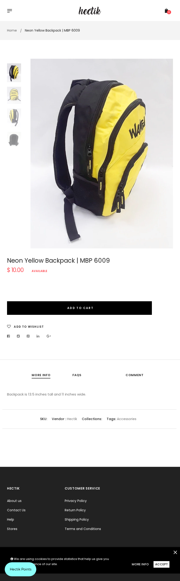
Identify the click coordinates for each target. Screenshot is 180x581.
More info (41, 375)
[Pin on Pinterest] (28, 336)
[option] (101, 153)
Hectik (72, 419)
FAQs (77, 375)
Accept (161, 564)
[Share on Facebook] (9, 336)
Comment (135, 375)
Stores (12, 529)
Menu (11, 11)
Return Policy (75, 510)
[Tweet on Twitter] (18, 336)
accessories (126, 419)
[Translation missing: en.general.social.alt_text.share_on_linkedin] (38, 336)
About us (14, 500)
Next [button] (166, 153)
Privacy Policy (76, 500)
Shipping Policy (77, 519)
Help (10, 519)
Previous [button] (37, 153)
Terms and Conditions (83, 529)
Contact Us (16, 510)
